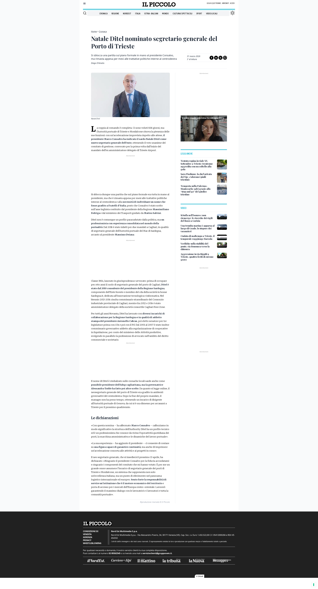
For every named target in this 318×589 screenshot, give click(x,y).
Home (94, 31)
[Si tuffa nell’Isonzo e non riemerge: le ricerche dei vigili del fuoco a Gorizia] (222, 216)
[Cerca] (85, 13)
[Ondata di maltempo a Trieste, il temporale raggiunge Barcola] (222, 237)
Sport (199, 13)
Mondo (165, 13)
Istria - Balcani (151, 13)
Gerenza (87, 537)
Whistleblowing (92, 543)
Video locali (211, 13)
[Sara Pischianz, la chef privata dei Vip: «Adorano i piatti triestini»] (222, 178)
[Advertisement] (159, 21)
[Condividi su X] (220, 58)
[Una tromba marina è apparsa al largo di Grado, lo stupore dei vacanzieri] (222, 227)
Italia (137, 13)
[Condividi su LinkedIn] (216, 58)
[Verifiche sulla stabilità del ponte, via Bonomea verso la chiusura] (222, 245)
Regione (115, 13)
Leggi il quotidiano (214, 3)
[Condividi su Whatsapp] (225, 58)
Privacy (87, 540)
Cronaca (103, 13)
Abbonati (225, 3)
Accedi (232, 3)
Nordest (127, 13)
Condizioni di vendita (90, 533)
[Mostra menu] (84, 3)
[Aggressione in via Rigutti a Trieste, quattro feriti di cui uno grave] (222, 255)
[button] (204, 128)
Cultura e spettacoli (182, 13)
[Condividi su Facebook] (212, 58)
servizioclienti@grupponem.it (157, 553)
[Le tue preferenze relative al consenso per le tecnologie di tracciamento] (313, 584)
